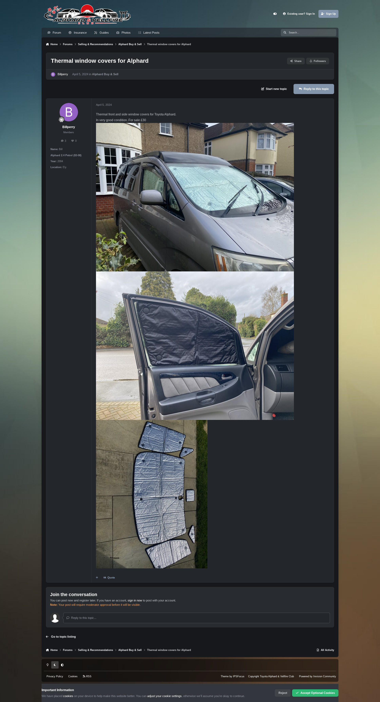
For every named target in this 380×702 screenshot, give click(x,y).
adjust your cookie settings (164, 696)
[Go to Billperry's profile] (53, 74)
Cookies (73, 676)
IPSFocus (238, 676)
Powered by (317, 676)
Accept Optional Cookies (317, 692)
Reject (282, 692)
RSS (88, 676)
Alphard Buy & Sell (105, 74)
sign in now (135, 600)
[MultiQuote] (97, 577)
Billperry (63, 74)
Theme (225, 676)
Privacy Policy (55, 676)
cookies (68, 696)
